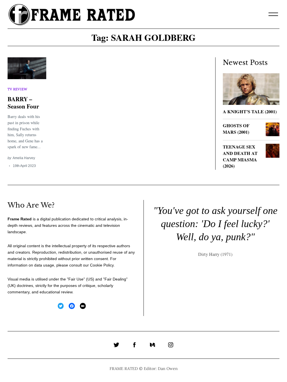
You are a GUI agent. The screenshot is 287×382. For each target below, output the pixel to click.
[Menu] (273, 14)
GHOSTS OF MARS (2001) (236, 128)
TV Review (17, 89)
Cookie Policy (102, 265)
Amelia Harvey (24, 158)
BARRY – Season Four (23, 102)
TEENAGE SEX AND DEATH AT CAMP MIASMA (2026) (240, 156)
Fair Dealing (115, 279)
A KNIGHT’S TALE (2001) (250, 111)
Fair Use (76, 279)
